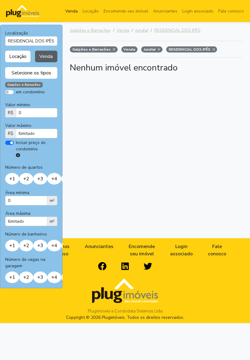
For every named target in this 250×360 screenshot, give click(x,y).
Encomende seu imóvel (126, 11)
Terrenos (53, 101)
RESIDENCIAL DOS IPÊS (177, 30)
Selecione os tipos (31, 73)
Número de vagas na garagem (25, 263)
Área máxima (17, 213)
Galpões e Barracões (90, 30)
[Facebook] (102, 266)
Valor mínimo (17, 105)
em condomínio (30, 92)
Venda (71, 11)
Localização (16, 33)
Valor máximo (18, 125)
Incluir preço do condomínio (31, 146)
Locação (91, 11)
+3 (40, 178)
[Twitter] (148, 266)
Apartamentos (34, 101)
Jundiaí (141, 30)
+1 (12, 178)
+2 (26, 178)
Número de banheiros (26, 234)
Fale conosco (231, 11)
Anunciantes (165, 11)
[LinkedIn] (125, 266)
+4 (54, 178)
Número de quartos (24, 167)
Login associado (197, 11)
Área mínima (17, 193)
